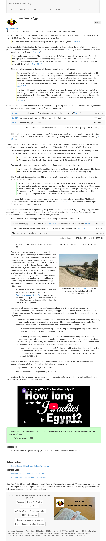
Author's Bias (21, 511)
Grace (12, 10)
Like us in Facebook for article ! (29, 524)
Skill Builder (24, 10)
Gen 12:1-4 (68, 49)
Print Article (13, 28)
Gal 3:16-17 (37, 63)
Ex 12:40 (76, 41)
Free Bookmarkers (30, 515)
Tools (71, 10)
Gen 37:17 (51, 223)
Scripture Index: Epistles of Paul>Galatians (28, 477)
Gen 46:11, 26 (18, 113)
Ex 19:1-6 (36, 52)
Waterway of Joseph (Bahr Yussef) (30, 295)
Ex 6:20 (15, 118)
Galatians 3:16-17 (65, 201)
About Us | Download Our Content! (30, 520)
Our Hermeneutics (37, 511)
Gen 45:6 (81, 228)
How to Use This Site (34, 502)
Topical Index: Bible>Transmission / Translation (30, 466)
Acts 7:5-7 (21, 86)
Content (81, 10)
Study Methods (39, 10)
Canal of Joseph (81, 288)
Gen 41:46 (88, 223)
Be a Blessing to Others (29, 506)
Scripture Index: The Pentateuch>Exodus (28, 473)
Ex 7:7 (14, 122)
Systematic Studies (57, 10)
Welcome (20, 502)
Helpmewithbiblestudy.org (22, 3)
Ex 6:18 (77, 113)
